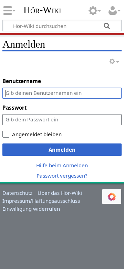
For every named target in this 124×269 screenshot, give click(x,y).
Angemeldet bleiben (37, 134)
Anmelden (62, 149)
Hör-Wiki (42, 10)
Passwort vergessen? (62, 175)
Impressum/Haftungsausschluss (41, 200)
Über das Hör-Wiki (60, 192)
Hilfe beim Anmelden (62, 165)
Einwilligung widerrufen (31, 208)
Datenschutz (17, 192)
